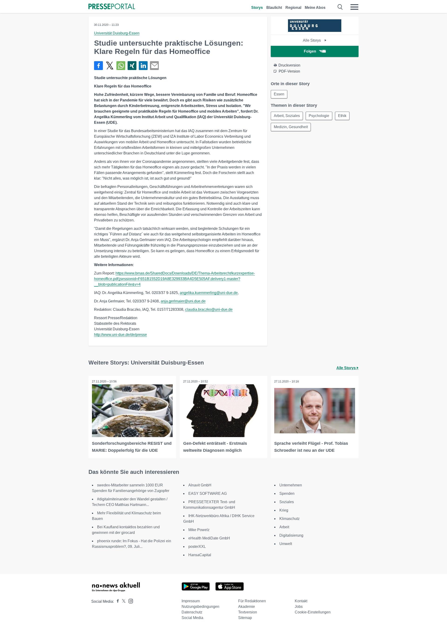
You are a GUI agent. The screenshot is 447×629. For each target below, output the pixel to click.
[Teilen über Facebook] (98, 65)
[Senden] (154, 65)
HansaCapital (199, 555)
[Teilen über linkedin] (143, 65)
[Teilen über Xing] (132, 65)
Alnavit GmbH (199, 485)
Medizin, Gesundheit (291, 127)
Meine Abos (315, 8)
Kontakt (301, 601)
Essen (279, 94)
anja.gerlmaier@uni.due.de (183, 301)
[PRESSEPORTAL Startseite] (111, 7)
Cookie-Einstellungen (313, 612)
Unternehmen (290, 485)
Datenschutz (192, 612)
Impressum (191, 601)
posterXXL (197, 547)
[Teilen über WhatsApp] (120, 65)
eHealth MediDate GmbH (209, 538)
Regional (293, 8)
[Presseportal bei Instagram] (129, 601)
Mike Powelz (199, 530)
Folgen (310, 51)
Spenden (287, 493)
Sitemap (245, 618)
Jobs (299, 607)
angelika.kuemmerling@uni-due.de (209, 293)
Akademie (246, 607)
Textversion (247, 612)
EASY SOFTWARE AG (207, 493)
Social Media (192, 618)
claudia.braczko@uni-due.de (209, 309)
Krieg (283, 510)
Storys (257, 8)
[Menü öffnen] (354, 7)
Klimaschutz (289, 519)
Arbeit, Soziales (287, 116)
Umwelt (285, 544)
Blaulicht (274, 8)
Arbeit (284, 527)
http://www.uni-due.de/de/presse (120, 335)
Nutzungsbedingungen (200, 607)
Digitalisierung (291, 535)
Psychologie (319, 116)
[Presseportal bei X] (122, 601)
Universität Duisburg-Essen (116, 33)
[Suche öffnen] (340, 7)
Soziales (286, 502)
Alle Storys (312, 40)
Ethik (342, 116)
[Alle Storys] (314, 31)
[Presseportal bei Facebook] (116, 601)
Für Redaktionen (252, 601)
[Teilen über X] (109, 65)
